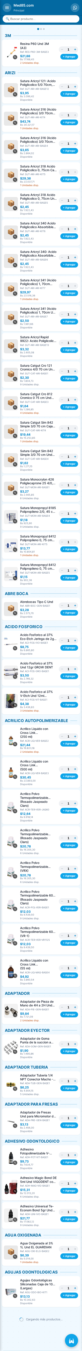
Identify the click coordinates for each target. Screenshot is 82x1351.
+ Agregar (69, 56)
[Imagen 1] (38, 29)
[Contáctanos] (75, 7)
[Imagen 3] (44, 29)
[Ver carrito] (71, 1340)
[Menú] (7, 7)
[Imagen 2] (41, 29)
